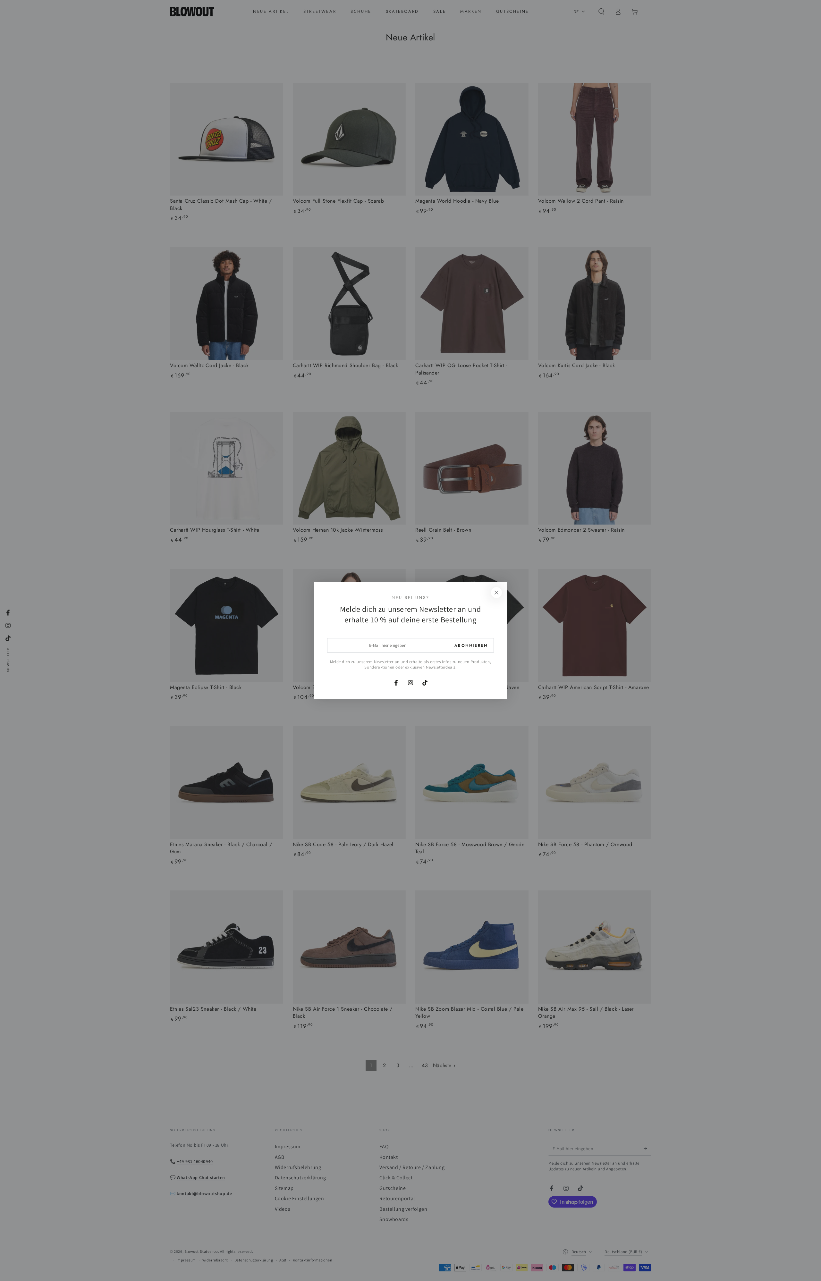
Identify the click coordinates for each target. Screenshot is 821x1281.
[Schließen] (496, 593)
